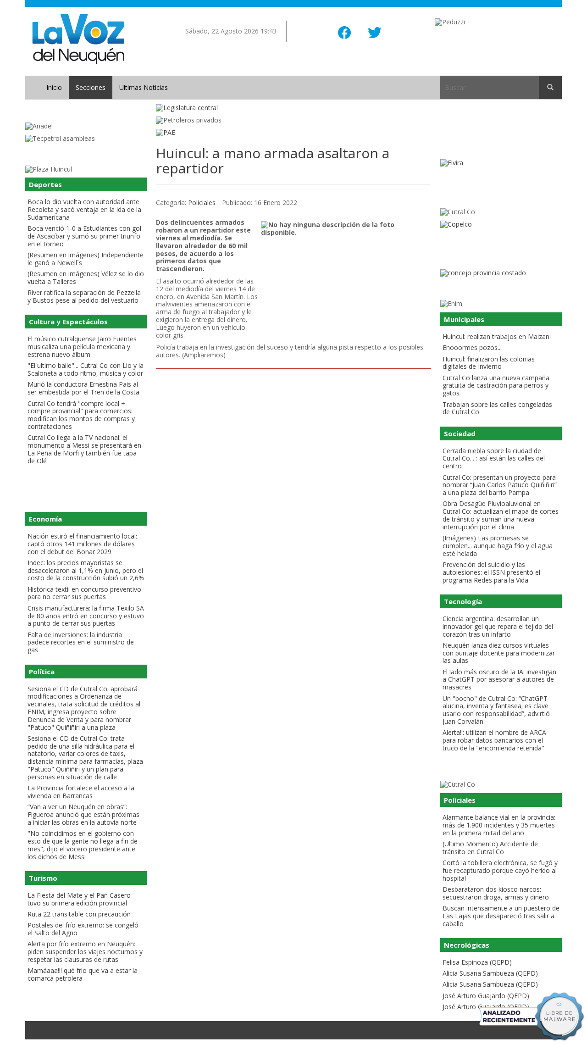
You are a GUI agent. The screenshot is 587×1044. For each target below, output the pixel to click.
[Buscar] (550, 87)
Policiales (202, 202)
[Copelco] (501, 224)
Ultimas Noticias (143, 87)
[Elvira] (501, 163)
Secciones (90, 87)
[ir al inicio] (78, 38)
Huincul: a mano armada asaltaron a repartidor (272, 161)
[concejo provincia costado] (501, 273)
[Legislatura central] (293, 108)
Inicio (54, 87)
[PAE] (293, 133)
